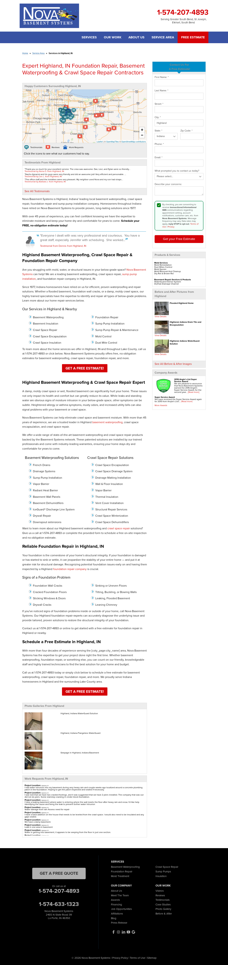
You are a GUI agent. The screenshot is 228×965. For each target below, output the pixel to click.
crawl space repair (118, 528)
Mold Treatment (120, 876)
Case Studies (163, 904)
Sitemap (152, 958)
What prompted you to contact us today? (177, 171)
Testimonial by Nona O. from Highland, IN (44, 171)
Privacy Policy (120, 958)
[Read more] (193, 392)
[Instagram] (118, 932)
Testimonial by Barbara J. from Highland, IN (45, 181)
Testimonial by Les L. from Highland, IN (43, 176)
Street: (159, 104)
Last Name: (161, 90)
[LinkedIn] (123, 932)
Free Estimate (193, 37)
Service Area (163, 37)
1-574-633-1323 (59, 904)
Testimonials (163, 900)
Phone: (159, 144)
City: (158, 117)
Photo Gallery (163, 909)
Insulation (161, 876)
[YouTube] (128, 932)
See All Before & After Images (173, 364)
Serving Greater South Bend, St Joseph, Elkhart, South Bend (183, 21)
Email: (158, 157)
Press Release (119, 923)
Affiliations (117, 914)
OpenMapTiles (112, 141)
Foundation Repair (121, 871)
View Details (161, 316)
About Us (136, 37)
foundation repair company (70, 569)
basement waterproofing (107, 422)
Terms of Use (137, 958)
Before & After (164, 914)
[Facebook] (113, 932)
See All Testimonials (37, 191)
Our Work (112, 37)
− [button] (142, 135)
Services (89, 37)
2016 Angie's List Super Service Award (185, 380)
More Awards (161, 405)
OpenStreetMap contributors (133, 141)
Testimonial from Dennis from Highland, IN (63, 246)
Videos (160, 891)
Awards (115, 900)
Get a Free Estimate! (85, 368)
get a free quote (59, 873)
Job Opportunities (121, 909)
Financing (116, 904)
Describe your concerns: (168, 184)
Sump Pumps (163, 871)
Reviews (160, 895)
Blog (113, 918)
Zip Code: (186, 130)
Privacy (171, 226)
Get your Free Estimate (179, 239)
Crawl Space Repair (167, 867)
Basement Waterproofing (125, 867)
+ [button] (142, 130)
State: (158, 130)
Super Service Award (165, 397)
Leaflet (100, 141)
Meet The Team (120, 895)
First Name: (162, 77)
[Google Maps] (133, 932)
